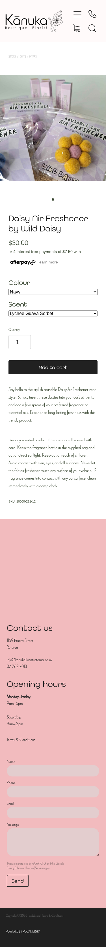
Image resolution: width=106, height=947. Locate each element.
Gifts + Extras (28, 56)
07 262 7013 (17, 666)
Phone (11, 782)
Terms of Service (34, 868)
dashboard (34, 916)
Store (12, 56)
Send (18, 881)
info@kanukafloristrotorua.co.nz (29, 659)
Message (13, 824)
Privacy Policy (14, 868)
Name (11, 761)
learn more (48, 262)
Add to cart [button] (53, 367)
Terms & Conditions (21, 739)
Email (10, 803)
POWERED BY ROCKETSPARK (23, 931)
